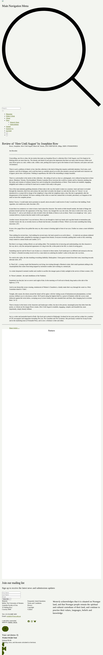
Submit (8, 126)
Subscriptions (14, 124)
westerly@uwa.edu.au (14, 616)
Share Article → (14, 328)
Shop (7, 120)
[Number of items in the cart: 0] (7, 133)
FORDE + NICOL (12, 622)
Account (8, 131)
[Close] (5, 629)
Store (14, 122)
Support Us (9, 129)
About (8, 118)
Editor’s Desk (10, 116)
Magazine (9, 114)
